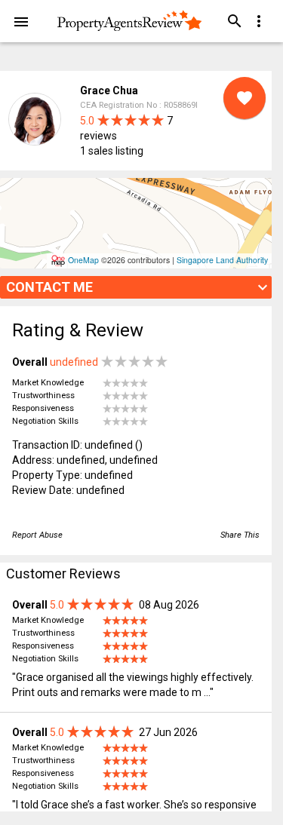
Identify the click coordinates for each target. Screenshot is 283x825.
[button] (21, 21)
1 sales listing (111, 151)
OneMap (83, 259)
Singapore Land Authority (222, 259)
